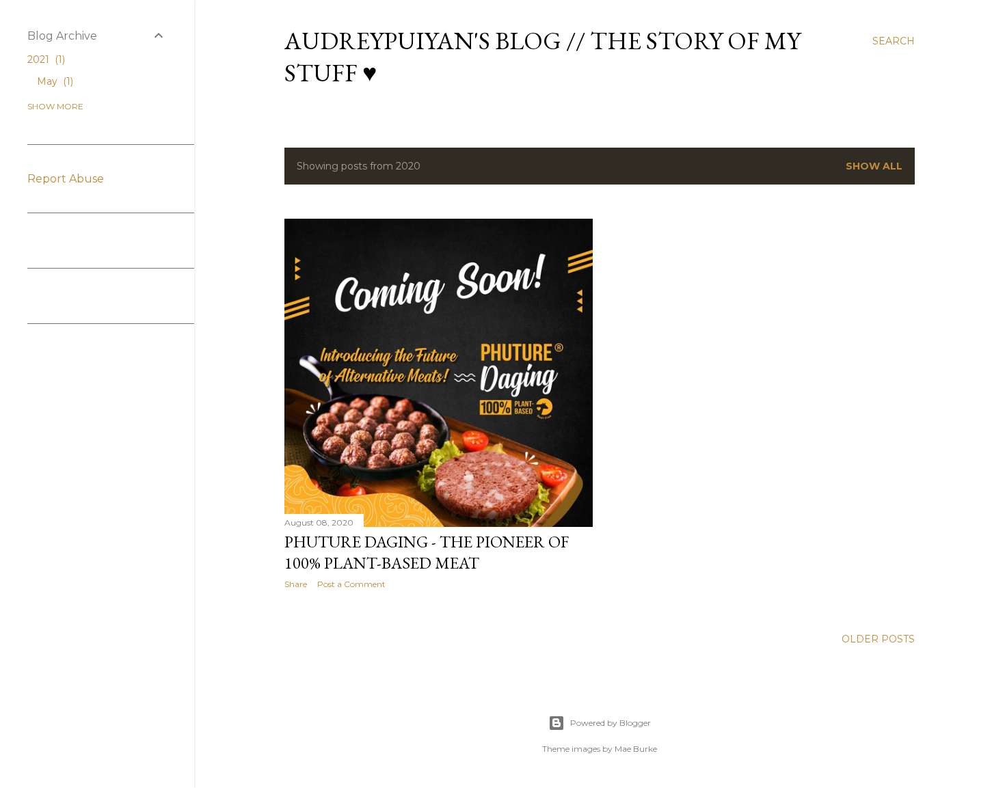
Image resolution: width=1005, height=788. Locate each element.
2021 (44, 59)
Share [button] (295, 584)
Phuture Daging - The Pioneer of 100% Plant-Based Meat (426, 552)
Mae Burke (636, 749)
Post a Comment (351, 584)
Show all (874, 166)
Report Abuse (65, 178)
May (53, 81)
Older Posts (878, 639)
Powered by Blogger (610, 723)
